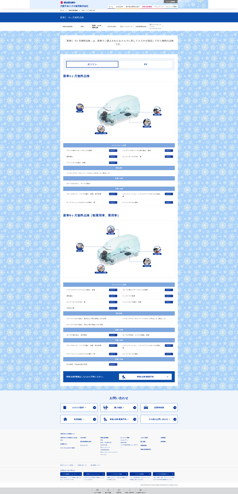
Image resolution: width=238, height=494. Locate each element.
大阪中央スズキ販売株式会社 (74, 6)
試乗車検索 (144, 445)
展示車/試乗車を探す (86, 441)
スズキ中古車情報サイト (162, 474)
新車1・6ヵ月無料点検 (96, 26)
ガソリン (92, 64)
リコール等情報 (139, 474)
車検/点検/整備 (73, 10)
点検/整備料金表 (140, 26)
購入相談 (143, 441)
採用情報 (163, 441)
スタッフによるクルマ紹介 (67, 448)
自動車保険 (123, 442)
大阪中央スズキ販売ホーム (67, 433)
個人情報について (95, 465)
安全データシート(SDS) (66, 465)
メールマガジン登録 (116, 474)
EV (145, 64)
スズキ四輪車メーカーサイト (70, 474)
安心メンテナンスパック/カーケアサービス (155, 26)
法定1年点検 (111, 26)
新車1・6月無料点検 (105, 442)
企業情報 (163, 437)
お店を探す (83, 437)
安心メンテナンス (126, 26)
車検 (82, 26)
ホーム (62, 10)
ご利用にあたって (82, 465)
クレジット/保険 (124, 437)
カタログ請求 (144, 437)
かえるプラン (124, 440)
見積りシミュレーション (93, 474)
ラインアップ (84, 445)
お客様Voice (63, 444)
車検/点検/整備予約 (146, 449)
